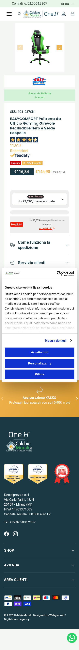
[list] (39, 47)
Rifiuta (39, 374)
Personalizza (37, 363)
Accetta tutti (39, 352)
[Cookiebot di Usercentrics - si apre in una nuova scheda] (56, 273)
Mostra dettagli (56, 340)
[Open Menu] (9, 14)
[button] (72, 13)
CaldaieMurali (23, 615)
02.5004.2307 (37, 3)
